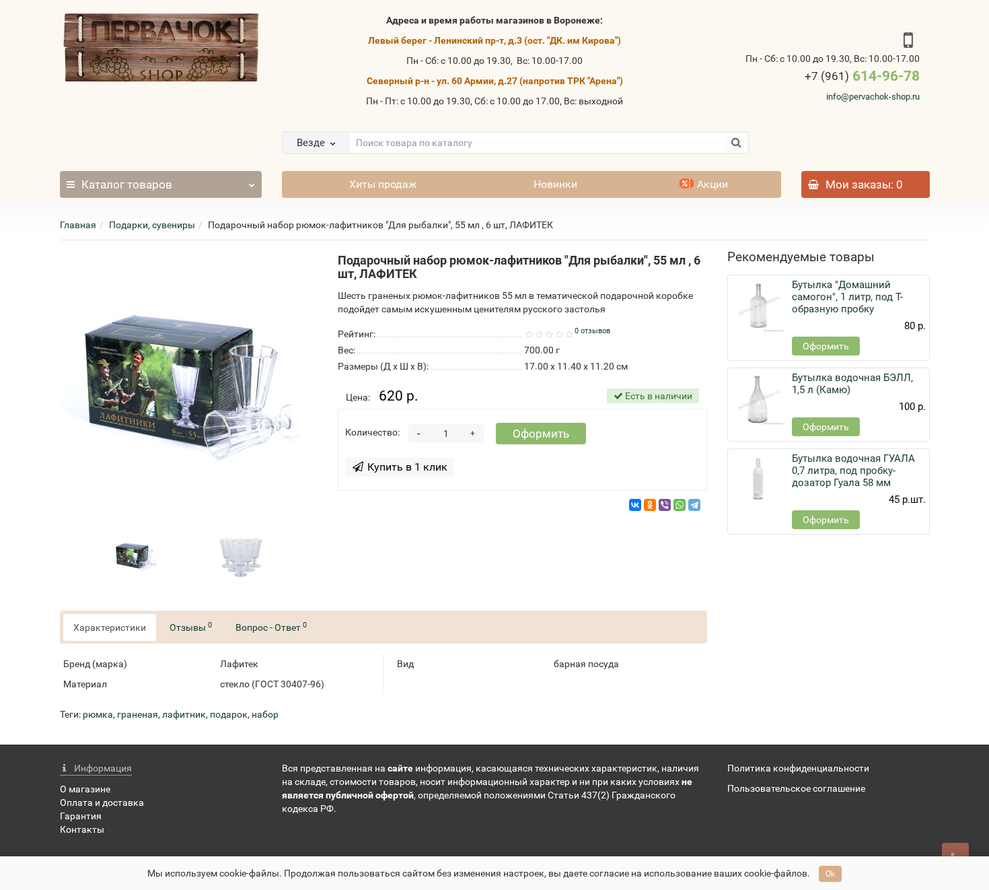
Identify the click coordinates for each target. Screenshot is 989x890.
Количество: (372, 432)
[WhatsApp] (679, 505)
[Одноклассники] (650, 505)
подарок (229, 714)
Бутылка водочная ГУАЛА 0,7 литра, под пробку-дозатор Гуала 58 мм (853, 470)
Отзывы (191, 627)
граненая (137, 714)
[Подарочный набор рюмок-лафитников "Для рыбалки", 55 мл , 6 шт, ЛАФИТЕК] (189, 383)
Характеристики (109, 627)
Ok (830, 874)
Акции (712, 184)
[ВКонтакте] (635, 505)
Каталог (126, 184)
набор (265, 714)
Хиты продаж (382, 184)
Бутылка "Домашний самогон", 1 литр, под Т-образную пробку (847, 297)
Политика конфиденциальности (798, 768)
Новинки (555, 184)
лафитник (184, 714)
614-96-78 (862, 76)
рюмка (98, 714)
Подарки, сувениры (152, 224)
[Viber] (665, 505)
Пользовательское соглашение (796, 788)
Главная (78, 224)
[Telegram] (694, 505)
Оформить (541, 433)
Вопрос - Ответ (271, 627)
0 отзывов (592, 331)
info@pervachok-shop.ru (873, 97)
